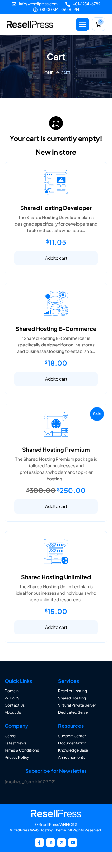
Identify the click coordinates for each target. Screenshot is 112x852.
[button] (82, 24)
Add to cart (56, 258)
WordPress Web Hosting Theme (38, 830)
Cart (65, 73)
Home (47, 73)
